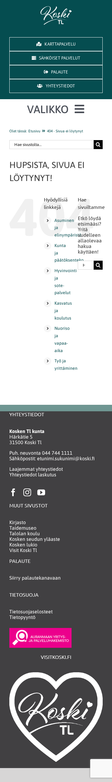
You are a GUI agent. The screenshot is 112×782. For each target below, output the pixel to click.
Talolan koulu (24, 533)
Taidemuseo (22, 528)
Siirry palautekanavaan (35, 578)
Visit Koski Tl (23, 550)
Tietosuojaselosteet (31, 611)
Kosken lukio (23, 544)
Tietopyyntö (22, 617)
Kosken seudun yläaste (34, 539)
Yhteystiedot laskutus (32, 474)
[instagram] (27, 492)
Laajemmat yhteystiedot (36, 469)
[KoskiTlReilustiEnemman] (56, 8)
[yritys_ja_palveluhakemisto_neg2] (40, 630)
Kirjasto (17, 522)
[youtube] (41, 492)
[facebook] (13, 492)
